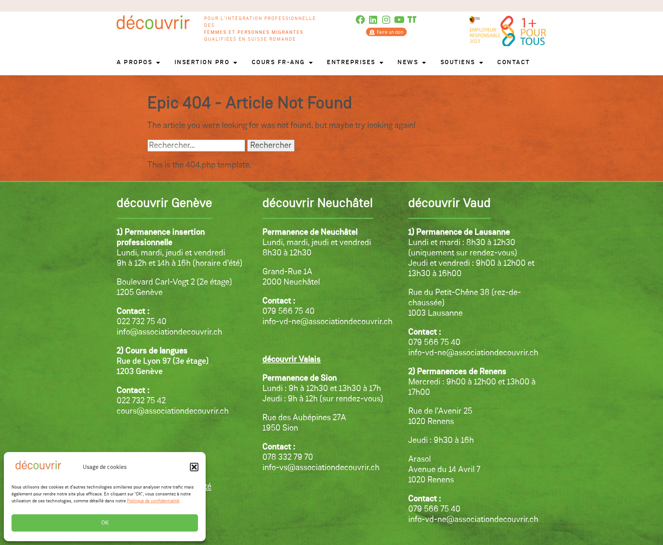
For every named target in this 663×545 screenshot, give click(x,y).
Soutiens (457, 63)
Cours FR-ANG (278, 63)
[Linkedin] (373, 19)
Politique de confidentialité (153, 501)
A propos (134, 63)
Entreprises (351, 63)
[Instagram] (386, 19)
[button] (194, 467)
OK (105, 523)
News (407, 63)
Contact (513, 63)
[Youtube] (399, 19)
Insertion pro (202, 63)
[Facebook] (360, 19)
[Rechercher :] (197, 145)
